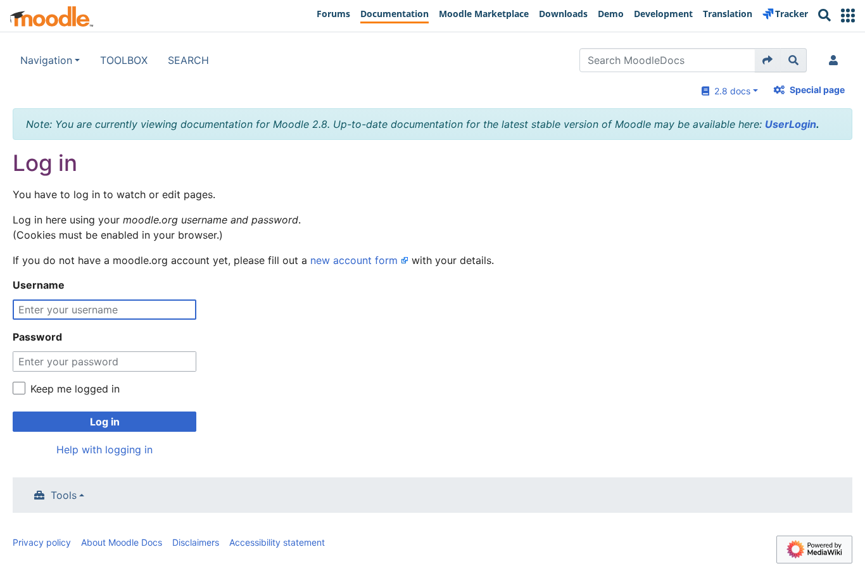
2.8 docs (729, 90)
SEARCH (188, 60)
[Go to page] (768, 60)
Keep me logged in (75, 388)
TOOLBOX (124, 60)
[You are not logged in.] (836, 60)
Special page (817, 89)
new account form (354, 260)
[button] (848, 15)
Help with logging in (104, 449)
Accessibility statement (277, 542)
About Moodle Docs (121, 542)
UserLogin (790, 124)
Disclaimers (195, 542)
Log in (105, 421)
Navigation (46, 60)
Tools (64, 495)
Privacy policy (42, 542)
